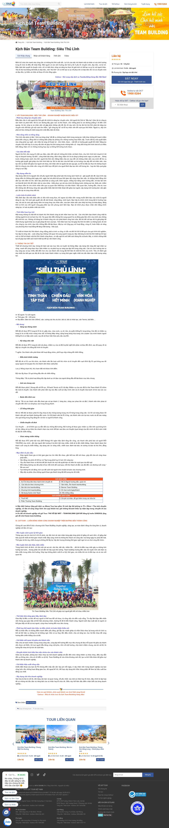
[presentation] (13, 743)
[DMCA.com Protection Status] (105, 815)
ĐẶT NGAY (131, 80)
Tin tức (100, 792)
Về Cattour (116, 4)
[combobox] (114, 105)
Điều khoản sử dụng (105, 806)
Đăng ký (148, 775)
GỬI (142, 105)
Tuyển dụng (145, 4)
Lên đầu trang (38, 709)
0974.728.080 (39, 785)
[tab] (24, 56)
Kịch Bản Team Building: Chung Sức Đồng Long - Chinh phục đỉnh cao (91, 749)
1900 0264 (162, 4)
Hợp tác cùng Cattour (105, 795)
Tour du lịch (103, 4)
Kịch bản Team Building (34, 42)
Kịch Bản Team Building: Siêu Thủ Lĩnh (56, 42)
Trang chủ (20, 42)
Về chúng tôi (102, 789)
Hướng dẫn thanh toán (106, 812)
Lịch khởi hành (89, 4)
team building (31, 702)
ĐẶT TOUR (38, 759)
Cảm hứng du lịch (130, 4)
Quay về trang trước (25, 709)
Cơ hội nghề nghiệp (105, 798)
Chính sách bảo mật (105, 809)
